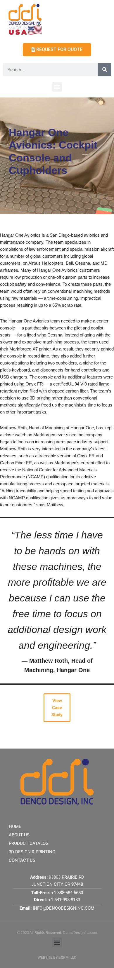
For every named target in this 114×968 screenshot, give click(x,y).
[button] (57, 87)
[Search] (104, 69)
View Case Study (57, 707)
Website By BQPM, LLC (57, 957)
